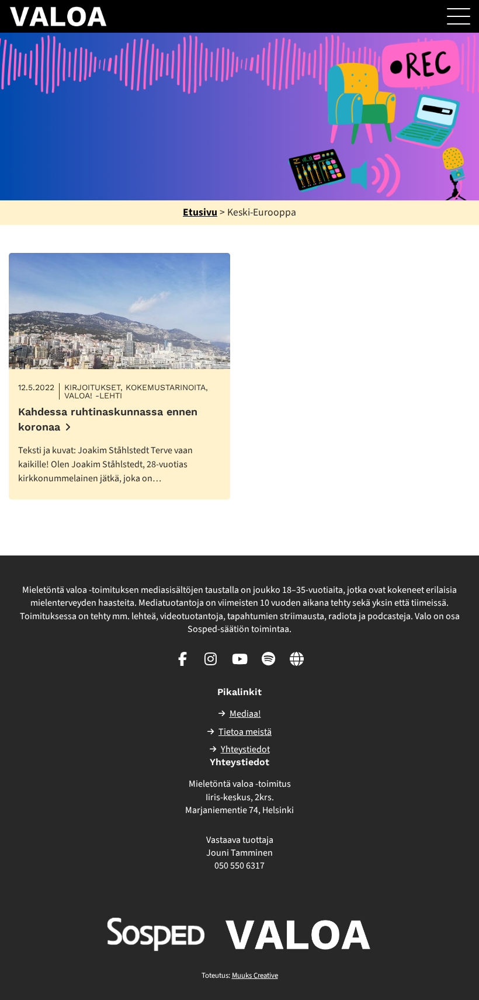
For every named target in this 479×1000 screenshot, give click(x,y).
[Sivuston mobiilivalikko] (458, 16)
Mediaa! (245, 713)
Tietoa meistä (245, 731)
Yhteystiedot (245, 749)
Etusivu (200, 212)
